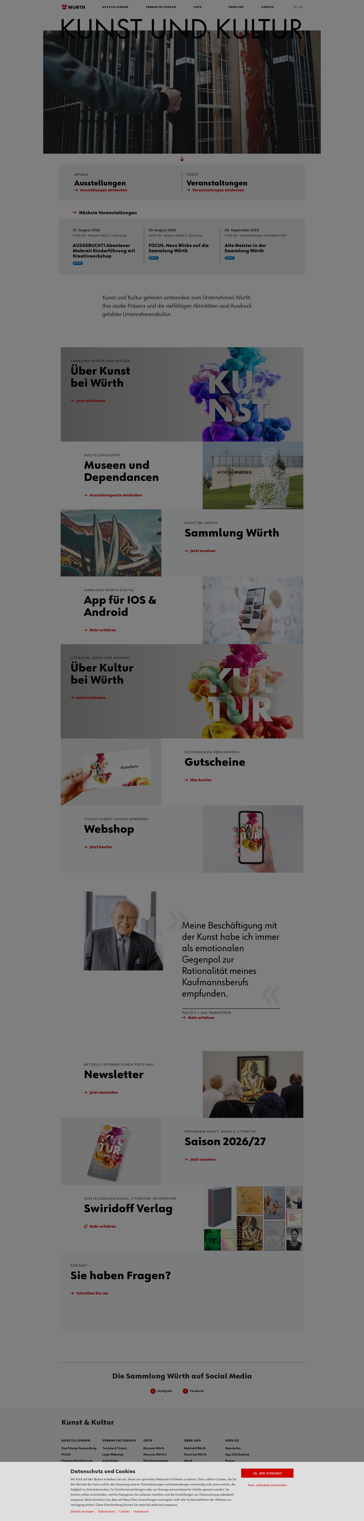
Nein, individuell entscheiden (267, 1485)
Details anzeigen (82, 1511)
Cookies (124, 1511)
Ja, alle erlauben (267, 1473)
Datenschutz (106, 1511)
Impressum (141, 1511)
